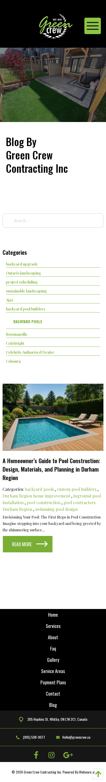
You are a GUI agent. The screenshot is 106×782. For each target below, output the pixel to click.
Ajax (9, 299)
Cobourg (13, 361)
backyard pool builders (25, 308)
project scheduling (22, 282)
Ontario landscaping (23, 273)
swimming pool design (56, 509)
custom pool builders (76, 489)
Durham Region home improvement (36, 496)
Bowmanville (17, 334)
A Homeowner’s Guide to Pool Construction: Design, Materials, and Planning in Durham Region (51, 469)
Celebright (15, 343)
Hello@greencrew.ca (76, 737)
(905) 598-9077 (33, 737)
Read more (22, 544)
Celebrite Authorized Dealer (30, 352)
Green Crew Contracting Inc (42, 772)
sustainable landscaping (26, 290)
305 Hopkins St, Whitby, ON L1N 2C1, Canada (57, 719)
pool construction (43, 502)
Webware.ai (86, 772)
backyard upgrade (22, 264)
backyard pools (27, 321)
